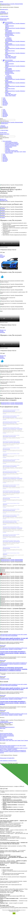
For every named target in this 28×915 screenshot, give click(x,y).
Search (1, 119)
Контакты (5, 104)
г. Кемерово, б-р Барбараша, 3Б (4, 12)
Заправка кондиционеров (10, 145)
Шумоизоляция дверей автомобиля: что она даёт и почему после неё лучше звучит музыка (14, 638)
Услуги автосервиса (7, 141)
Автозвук (7, 148)
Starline (1, 1)
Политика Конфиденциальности (7, 727)
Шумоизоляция (8, 147)
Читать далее (3, 645)
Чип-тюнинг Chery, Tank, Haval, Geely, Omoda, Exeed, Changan (14, 740)
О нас (4, 97)
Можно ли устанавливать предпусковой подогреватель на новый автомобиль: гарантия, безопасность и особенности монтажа (13, 669)
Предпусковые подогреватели (12, 143)
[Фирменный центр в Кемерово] (11, 3)
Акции (4, 99)
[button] (14, 107)
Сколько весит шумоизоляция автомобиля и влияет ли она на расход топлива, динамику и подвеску (13, 653)
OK (14, 913)
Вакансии (5, 101)
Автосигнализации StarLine (11, 142)
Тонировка (7, 149)
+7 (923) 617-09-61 (4, 16)
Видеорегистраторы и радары (11, 144)
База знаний (5, 103)
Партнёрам (5, 102)
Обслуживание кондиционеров (7, 735)
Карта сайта (2, 728)
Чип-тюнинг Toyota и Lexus (11, 150)
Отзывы (4, 100)
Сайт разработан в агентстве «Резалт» (8, 760)
